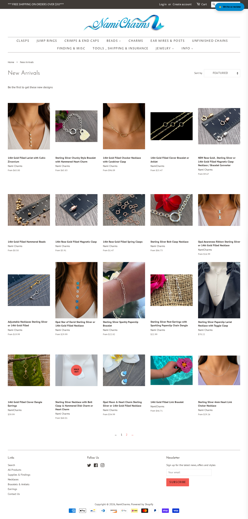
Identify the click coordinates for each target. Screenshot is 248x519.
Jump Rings (47, 41)
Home (11, 62)
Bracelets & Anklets (18, 484)
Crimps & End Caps (81, 41)
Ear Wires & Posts (168, 41)
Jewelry (164, 48)
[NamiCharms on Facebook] (96, 466)
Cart (204, 4)
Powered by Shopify (142, 504)
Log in (163, 4)
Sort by (198, 73)
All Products (14, 469)
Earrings (12, 489)
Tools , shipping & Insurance (121, 48)
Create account (182, 4)
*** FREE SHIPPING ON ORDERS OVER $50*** (36, 4)
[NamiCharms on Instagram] (102, 466)
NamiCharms (123, 504)
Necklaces (13, 479)
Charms (136, 41)
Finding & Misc (71, 48)
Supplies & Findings (19, 474)
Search (11, 465)
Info (186, 48)
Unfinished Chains (210, 41)
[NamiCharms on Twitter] (89, 466)
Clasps (23, 41)
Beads (113, 41)
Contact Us (14, 494)
